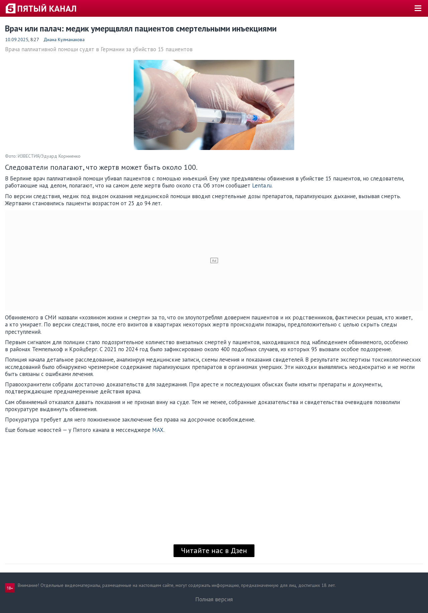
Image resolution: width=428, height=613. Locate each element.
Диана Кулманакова (64, 39)
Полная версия (214, 599)
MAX (158, 430)
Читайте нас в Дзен (214, 550)
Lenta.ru (262, 185)
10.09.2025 (16, 39)
